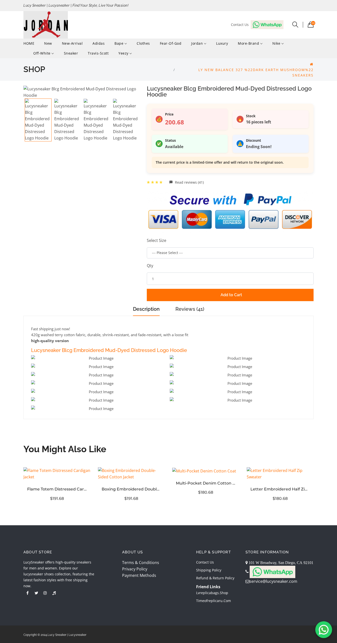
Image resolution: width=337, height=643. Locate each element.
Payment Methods (139, 575)
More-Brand (249, 43)
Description (146, 309)
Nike (276, 43)
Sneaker (71, 53)
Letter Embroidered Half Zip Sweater (280, 489)
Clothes (143, 43)
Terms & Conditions (140, 562)
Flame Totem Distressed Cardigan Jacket (57, 489)
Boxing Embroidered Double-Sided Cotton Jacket (131, 489)
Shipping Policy (208, 570)
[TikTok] (54, 593)
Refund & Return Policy (215, 578)
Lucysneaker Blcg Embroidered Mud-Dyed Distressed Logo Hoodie (109, 350)
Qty (150, 265)
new (48, 43)
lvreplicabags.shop (212, 592)
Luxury (222, 43)
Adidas (99, 43)
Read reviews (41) (189, 182)
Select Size (156, 240)
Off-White (42, 53)
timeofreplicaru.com (213, 600)
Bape (119, 43)
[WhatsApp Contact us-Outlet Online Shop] (323, 629)
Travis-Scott (98, 53)
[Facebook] (27, 593)
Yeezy (124, 53)
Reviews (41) (189, 309)
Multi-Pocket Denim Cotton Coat (206, 483)
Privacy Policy (134, 569)
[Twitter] (36, 593)
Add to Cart (231, 294)
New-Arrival (72, 43)
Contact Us (205, 562)
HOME (28, 43)
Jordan (197, 43)
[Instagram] (45, 593)
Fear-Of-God (171, 43)
